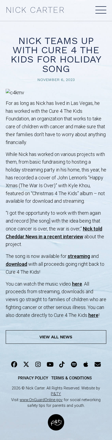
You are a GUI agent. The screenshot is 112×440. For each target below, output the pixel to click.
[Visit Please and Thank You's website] (56, 427)
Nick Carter (35, 10)
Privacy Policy (33, 378)
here (77, 284)
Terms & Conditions (71, 378)
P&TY (56, 394)
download (16, 264)
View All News (55, 337)
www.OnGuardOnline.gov (41, 400)
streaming (79, 256)
